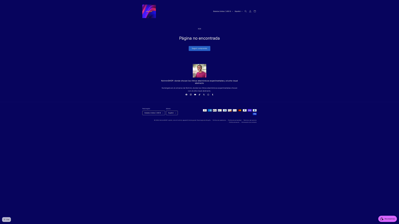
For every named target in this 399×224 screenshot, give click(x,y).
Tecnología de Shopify (204, 120)
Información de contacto (249, 122)
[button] (245, 11)
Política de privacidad (234, 120)
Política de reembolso (219, 120)
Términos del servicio (250, 120)
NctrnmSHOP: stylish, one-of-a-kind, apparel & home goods (177, 120)
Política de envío (234, 122)
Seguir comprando (199, 48)
